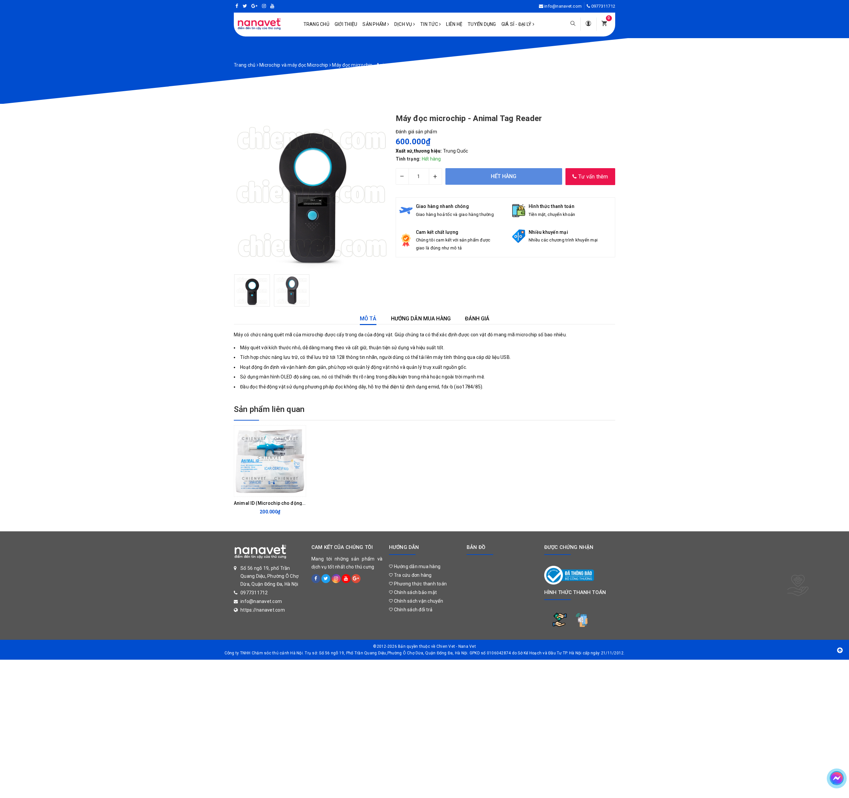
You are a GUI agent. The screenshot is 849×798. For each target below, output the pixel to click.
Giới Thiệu (346, 24)
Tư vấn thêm (592, 176)
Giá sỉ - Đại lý (517, 24)
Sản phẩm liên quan (269, 409)
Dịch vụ (403, 24)
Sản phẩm (374, 24)
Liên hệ (454, 24)
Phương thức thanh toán (420, 583)
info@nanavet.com (563, 6)
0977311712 (603, 6)
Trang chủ (316, 24)
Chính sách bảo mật (415, 592)
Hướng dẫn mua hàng (416, 566)
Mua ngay (265, 490)
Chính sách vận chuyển (418, 601)
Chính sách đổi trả (412, 609)
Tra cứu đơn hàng (412, 575)
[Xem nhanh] (299, 490)
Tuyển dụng (482, 24)
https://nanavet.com (262, 610)
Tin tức (429, 24)
